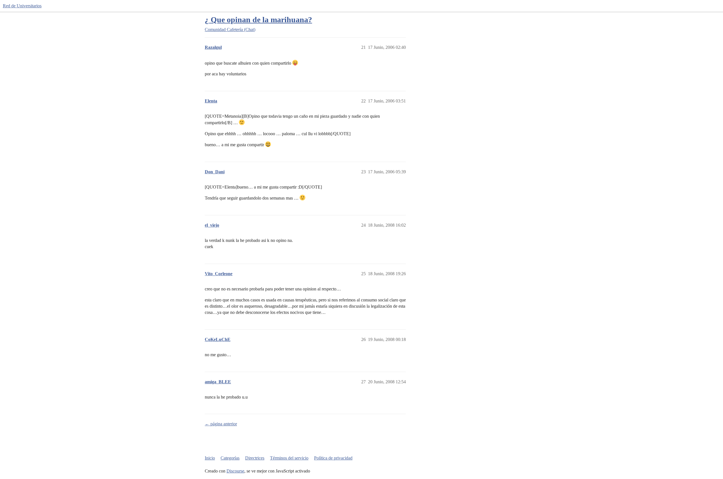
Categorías (230, 458)
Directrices (254, 458)
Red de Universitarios (22, 5)
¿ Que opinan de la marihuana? (258, 19)
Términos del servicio (289, 458)
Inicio (210, 458)
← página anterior (221, 423)
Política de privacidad (333, 458)
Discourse (235, 471)
